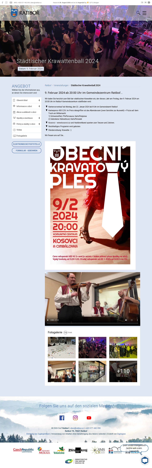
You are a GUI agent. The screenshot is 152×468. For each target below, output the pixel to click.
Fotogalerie (22, 136)
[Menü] (144, 13)
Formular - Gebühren (26, 150)
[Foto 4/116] (62, 371)
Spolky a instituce (25, 118)
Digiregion (121, 434)
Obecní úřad (22, 100)
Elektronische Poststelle (26, 144)
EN (145, 2)
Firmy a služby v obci (26, 124)
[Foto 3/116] (123, 347)
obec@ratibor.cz (77, 428)
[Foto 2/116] (92, 347)
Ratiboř (48, 85)
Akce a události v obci (26, 112)
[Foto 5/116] (92, 371)
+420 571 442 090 (93, 428)
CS (142, 2)
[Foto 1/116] (62, 347)
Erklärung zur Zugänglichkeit (38, 434)
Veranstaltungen (61, 85)
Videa (19, 130)
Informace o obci (24, 106)
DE (149, 2)
